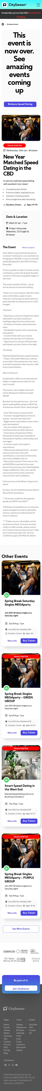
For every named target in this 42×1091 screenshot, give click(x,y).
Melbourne (21, 1027)
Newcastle (21, 1047)
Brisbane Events (12, 24)
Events (7, 1027)
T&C (6, 1038)
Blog (6, 1053)
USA (31, 1027)
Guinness (8, 1036)
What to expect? (28, 247)
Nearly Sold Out (15, 145)
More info (12, 641)
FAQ (6, 1047)
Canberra (20, 1044)
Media (6, 1033)
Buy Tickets (29, 641)
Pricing (7, 1050)
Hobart (19, 1050)
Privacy (7, 1044)
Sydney (19, 1024)
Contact (7, 1041)
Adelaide (20, 1033)
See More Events (21, 929)
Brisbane (20, 1030)
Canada (32, 1030)
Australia (33, 1024)
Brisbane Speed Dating (20, 104)
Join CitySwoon (21, 989)
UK (30, 1033)
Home (6, 1024)
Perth (18, 1036)
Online (7, 1030)
